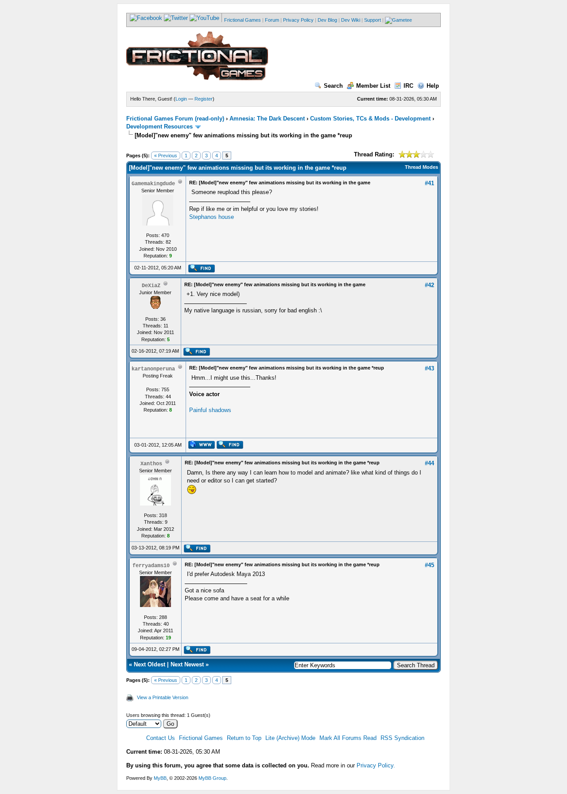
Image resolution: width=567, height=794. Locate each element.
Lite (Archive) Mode (290, 738)
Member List (373, 85)
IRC (408, 85)
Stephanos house (211, 217)
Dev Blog (327, 20)
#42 (429, 285)
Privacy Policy (298, 20)
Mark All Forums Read (348, 738)
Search (333, 85)
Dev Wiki (350, 20)
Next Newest (187, 664)
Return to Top (244, 738)
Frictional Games (242, 20)
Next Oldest (149, 664)
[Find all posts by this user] (201, 270)
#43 (429, 368)
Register (203, 98)
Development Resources (159, 126)
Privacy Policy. (376, 765)
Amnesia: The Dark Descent (267, 118)
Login (181, 98)
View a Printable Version (162, 697)
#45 (429, 565)
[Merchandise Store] (398, 20)
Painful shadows (210, 410)
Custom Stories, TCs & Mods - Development (370, 118)
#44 (429, 463)
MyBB (160, 778)
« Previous (165, 155)
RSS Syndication (402, 738)
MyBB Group (212, 778)
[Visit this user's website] (201, 447)
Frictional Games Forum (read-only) (175, 118)
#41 (429, 183)
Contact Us (160, 738)
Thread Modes (421, 167)
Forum (272, 20)
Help (433, 85)
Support (372, 20)
